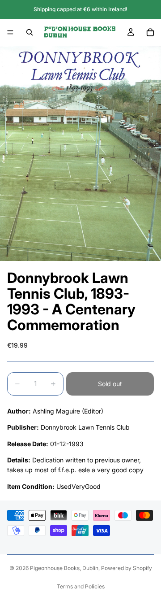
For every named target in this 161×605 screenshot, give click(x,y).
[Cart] (150, 32)
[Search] (29, 32)
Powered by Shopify (126, 568)
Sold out (110, 383)
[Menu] (10, 32)
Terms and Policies (81, 586)
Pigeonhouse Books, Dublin (64, 568)
